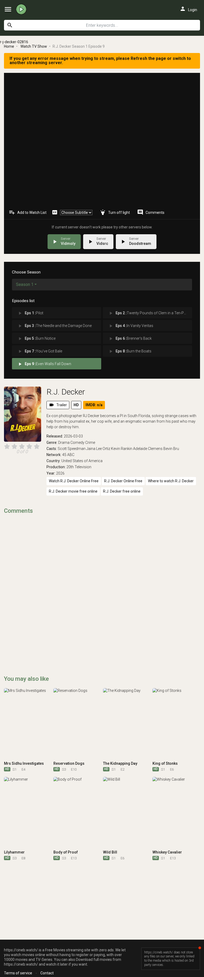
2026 (60, 473)
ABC (70, 455)
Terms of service (18, 973)
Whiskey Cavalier (167, 852)
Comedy (77, 442)
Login (188, 9)
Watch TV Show (33, 46)
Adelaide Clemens (148, 448)
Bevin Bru (171, 448)
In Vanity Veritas (130, 326)
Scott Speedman (72, 448)
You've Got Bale (39, 351)
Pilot (30, 313)
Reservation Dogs (68, 763)
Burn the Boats (129, 351)
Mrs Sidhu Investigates (24, 763)
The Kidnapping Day (120, 763)
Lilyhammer (14, 852)
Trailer (58, 405)
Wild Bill (110, 852)
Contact (47, 973)
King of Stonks (165, 763)
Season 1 (24, 284)
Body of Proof (65, 852)
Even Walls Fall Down (44, 364)
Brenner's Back (130, 338)
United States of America (82, 461)
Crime (90, 442)
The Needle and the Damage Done (54, 326)
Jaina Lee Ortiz (98, 448)
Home (9, 46)
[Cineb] (22, 9)
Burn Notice (36, 338)
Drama (64, 442)
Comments (150, 212)
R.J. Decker (65, 391)
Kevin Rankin (121, 448)
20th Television (78, 467)
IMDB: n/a (94, 405)
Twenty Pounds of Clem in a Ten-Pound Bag (150, 313)
